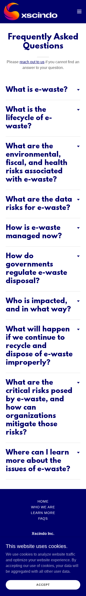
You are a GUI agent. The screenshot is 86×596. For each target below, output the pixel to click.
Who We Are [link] (43, 507)
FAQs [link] (43, 518)
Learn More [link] (43, 513)
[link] (30, 11)
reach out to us (32, 62)
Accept (42, 584)
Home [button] (43, 501)
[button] (79, 11)
